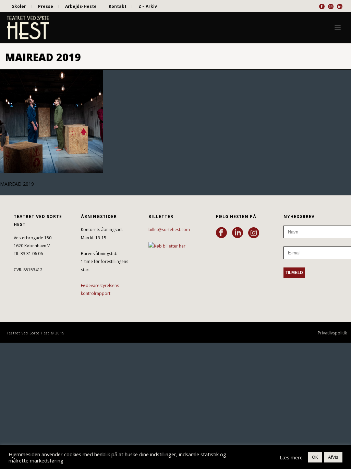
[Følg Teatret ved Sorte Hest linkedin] (237, 233)
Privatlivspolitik (332, 333)
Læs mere (291, 457)
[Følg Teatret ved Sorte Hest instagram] (253, 233)
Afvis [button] (333, 457)
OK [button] (315, 457)
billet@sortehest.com (169, 229)
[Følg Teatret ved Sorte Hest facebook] (221, 233)
